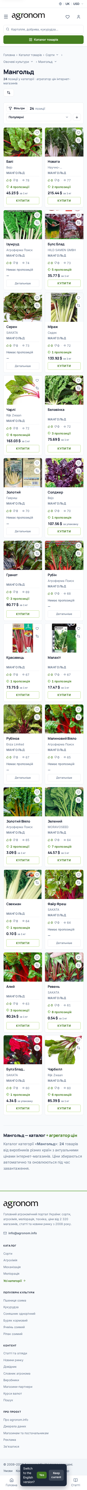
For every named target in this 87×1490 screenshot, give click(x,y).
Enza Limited (15, 744)
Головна (9, 55)
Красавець (15, 657)
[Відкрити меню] (6, 16)
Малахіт (54, 657)
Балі (9, 161)
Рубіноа (12, 738)
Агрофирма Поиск (19, 250)
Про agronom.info (15, 1419)
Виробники (11, 1380)
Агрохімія (10, 1260)
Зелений (55, 821)
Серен (11, 326)
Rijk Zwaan (13, 415)
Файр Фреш (57, 904)
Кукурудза (11, 1307)
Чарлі (10, 409)
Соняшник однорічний (19, 1313)
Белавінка (56, 409)
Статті (75, 1485)
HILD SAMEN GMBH (62, 250)
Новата (54, 161)
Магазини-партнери (17, 1386)
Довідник (10, 1366)
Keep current (56, 1475)
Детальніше (23, 283)
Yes (41, 1475)
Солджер (55, 492)
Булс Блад (56, 244)
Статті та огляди (15, 1353)
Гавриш (11, 498)
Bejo (9, 167)
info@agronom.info (22, 1233)
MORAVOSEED (58, 827)
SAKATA (12, 332)
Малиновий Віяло (62, 738)
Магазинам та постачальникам (26, 1433)
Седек (52, 332)
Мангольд (45, 61)
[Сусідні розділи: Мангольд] (55, 61)
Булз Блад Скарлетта (15, 1069)
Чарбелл (55, 1069)
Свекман (13, 904)
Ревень (54, 986)
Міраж (53, 326)
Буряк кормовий (15, 1320)
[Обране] (68, 16)
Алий (10, 986)
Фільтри (19, 108)
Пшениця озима (14, 1300)
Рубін (52, 574)
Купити (23, 200)
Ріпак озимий (12, 1334)
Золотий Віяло (18, 821)
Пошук (8, 1400)
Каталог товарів (46, 39)
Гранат (12, 574)
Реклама (9, 1439)
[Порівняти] (37, 140)
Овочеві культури (16, 61)
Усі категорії (12, 1281)
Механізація (12, 1267)
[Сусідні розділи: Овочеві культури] (32, 61)
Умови (7, 1471)
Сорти (50, 55)
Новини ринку (13, 1360)
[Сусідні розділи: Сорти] (57, 55)
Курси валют (12, 1393)
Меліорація (11, 1273)
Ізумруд (12, 244)
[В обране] (37, 132)
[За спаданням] (77, 117)
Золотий (13, 492)
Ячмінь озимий (14, 1327)
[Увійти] (78, 16)
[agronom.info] (28, 16)
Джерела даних (14, 1426)
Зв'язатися (11, 1446)
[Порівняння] (8, 92)
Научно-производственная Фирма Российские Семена (62, 167)
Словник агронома (16, 1373)
